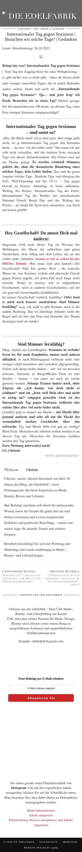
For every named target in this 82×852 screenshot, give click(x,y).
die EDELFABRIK (24, 842)
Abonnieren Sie (41, 698)
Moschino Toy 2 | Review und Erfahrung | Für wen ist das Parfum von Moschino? (21, 576)
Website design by (41, 848)
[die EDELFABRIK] (41, 17)
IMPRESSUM (69, 842)
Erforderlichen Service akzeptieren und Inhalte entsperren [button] (41, 822)
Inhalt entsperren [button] (41, 815)
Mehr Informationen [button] (41, 810)
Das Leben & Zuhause (48, 29)
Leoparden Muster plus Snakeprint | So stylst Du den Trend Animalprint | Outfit (62, 578)
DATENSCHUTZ (48, 842)
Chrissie (24, 29)
